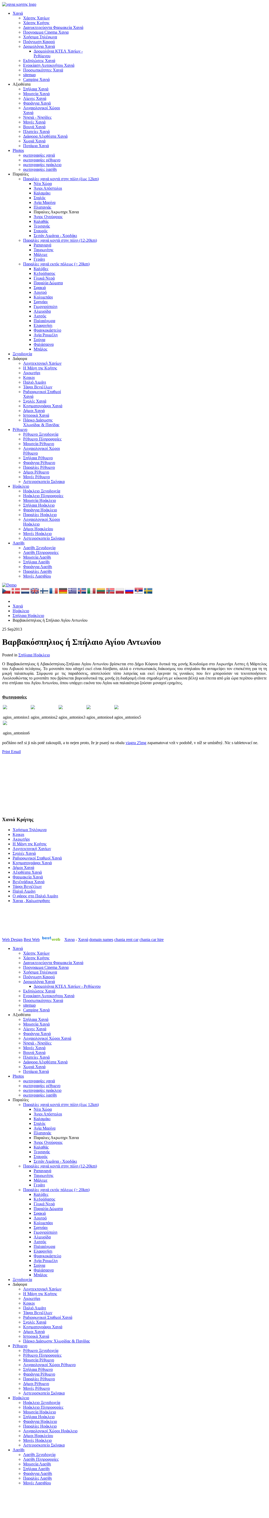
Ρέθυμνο (20, 429)
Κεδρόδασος (44, 273)
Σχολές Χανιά (34, 401)
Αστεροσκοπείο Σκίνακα (44, 481)
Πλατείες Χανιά (36, 131)
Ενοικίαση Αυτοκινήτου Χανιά (48, 65)
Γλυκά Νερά (44, 278)
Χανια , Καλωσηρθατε (31, 900)
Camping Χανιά (36, 79)
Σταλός (39, 197)
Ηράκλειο (21, 486)
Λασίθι (18, 543)
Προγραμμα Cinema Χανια (46, 32)
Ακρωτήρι (31, 373)
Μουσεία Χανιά (36, 93)
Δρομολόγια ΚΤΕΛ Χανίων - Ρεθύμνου (67, 986)
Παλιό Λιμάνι (34, 382)
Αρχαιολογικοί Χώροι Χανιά (47, 1038)
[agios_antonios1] (5, 708)
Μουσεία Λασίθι (37, 557)
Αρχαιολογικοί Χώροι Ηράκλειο (50, 1431)
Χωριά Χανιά (34, 141)
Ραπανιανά (42, 245)
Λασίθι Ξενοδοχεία (39, 548)
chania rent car (126, 939)
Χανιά (18, 13)
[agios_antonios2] (33, 708)
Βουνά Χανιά (34, 127)
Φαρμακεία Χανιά (28, 877)
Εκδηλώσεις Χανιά (39, 60)
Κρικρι (29, 377)
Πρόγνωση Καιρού (39, 41)
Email (16, 751)
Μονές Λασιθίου (37, 576)
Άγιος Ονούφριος (48, 216)
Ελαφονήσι (43, 325)
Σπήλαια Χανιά (35, 89)
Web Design (12, 939)
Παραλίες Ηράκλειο (40, 514)
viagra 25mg (136, 742)
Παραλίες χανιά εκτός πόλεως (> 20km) (56, 264)
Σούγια (39, 339)
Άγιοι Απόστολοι (48, 188)
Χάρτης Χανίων (36, 18)
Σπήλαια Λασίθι (36, 562)
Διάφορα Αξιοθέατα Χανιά (45, 136)
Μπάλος (40, 349)
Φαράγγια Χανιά (37, 103)
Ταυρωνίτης (43, 250)
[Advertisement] (28, 784)
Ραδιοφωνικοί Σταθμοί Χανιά (37, 858)
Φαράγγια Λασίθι (37, 566)
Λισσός (40, 316)
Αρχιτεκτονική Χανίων (42, 363)
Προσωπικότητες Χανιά (43, 70)
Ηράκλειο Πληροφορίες (43, 495)
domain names (101, 939)
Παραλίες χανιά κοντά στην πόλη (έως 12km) (61, 179)
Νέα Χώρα (43, 183)
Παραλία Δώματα (48, 283)
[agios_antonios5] (116, 708)
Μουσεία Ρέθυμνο (38, 443)
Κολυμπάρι (43, 297)
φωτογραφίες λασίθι (40, 169)
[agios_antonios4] (88, 708)
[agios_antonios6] (5, 723)
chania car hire (151, 939)
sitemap (29, 75)
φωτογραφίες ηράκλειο (42, 164)
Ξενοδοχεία (22, 354)
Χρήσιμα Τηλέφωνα (40, 37)
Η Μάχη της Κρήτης (40, 368)
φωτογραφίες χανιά (39, 155)
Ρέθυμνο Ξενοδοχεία (40, 434)
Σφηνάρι (41, 302)
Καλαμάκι (42, 193)
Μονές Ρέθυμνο (36, 477)
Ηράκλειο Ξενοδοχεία (41, 491)
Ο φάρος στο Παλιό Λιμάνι (35, 896)
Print (6, 751)
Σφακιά (40, 287)
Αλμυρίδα (42, 311)
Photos (18, 150)
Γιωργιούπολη (45, 306)
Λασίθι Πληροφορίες (41, 552)
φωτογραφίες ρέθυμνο (41, 160)
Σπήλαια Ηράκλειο (39, 505)
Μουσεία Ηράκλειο (39, 500)
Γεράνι (39, 259)
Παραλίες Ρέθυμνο (39, 467)
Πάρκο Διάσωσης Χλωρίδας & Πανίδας (41, 422)
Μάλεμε (41, 254)
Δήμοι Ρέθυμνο (36, 472)
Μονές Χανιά (34, 122)
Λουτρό (40, 292)
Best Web (32, 939)
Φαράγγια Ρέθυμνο (39, 462)
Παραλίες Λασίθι (37, 571)
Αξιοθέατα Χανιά (27, 872)
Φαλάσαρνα (44, 344)
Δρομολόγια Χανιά (39, 46)
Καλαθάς (41, 221)
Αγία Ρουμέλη (46, 335)
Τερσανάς (42, 226)
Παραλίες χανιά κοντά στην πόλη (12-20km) (60, 240)
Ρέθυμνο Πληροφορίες (42, 439)
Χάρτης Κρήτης (36, 22)
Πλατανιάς (42, 207)
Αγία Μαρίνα (44, 202)
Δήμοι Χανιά (34, 410)
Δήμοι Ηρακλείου (38, 529)
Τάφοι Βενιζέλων (37, 387)
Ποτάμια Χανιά (36, 145)
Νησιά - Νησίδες (37, 117)
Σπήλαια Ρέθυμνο (38, 458)
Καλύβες (41, 268)
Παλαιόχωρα (44, 320)
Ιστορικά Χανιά (36, 415)
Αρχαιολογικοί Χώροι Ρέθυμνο (49, 1364)
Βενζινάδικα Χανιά (28, 881)
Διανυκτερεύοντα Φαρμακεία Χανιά (53, 27)
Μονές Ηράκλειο (37, 533)
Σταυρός (41, 231)
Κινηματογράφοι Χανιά (42, 406)
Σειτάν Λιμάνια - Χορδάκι (55, 235)
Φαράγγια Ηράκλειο (40, 510)
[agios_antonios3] (61, 708)
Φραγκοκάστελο (47, 330)
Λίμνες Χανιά (34, 98)
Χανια (69, 939)
